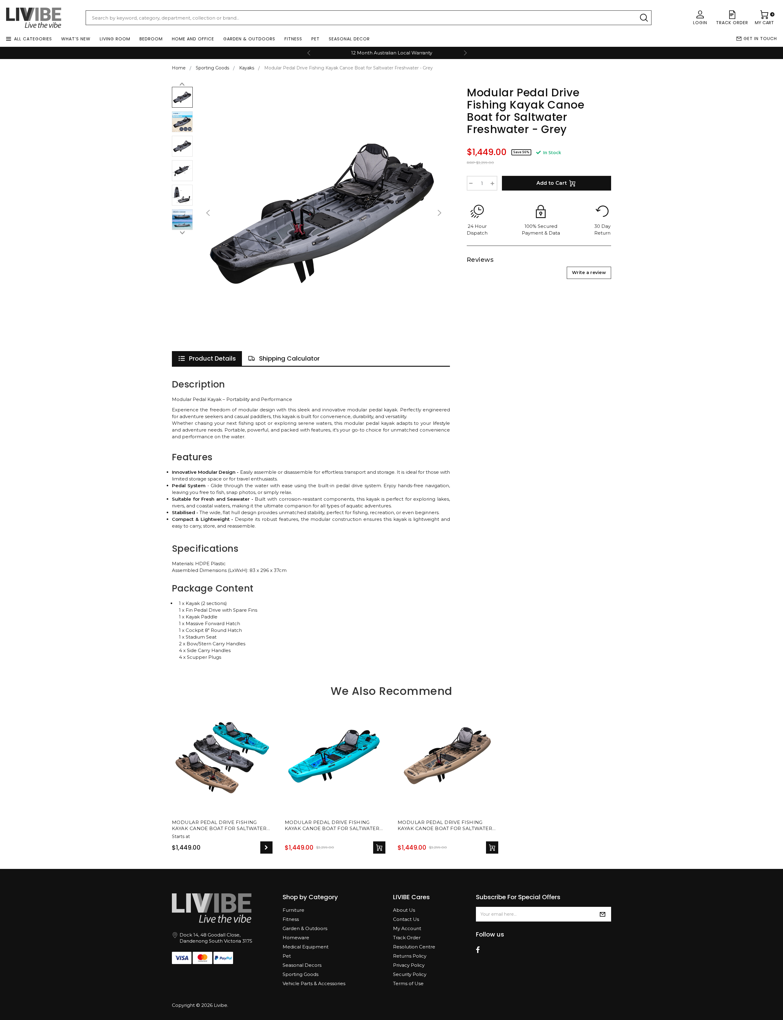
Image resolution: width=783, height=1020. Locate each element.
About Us (404, 910)
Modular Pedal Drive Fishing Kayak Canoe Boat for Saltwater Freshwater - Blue (332, 825)
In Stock (551, 152)
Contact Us (406, 919)
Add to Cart (551, 183)
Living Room (115, 39)
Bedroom (151, 39)
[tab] (207, 358)
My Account (407, 928)
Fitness (293, 39)
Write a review (589, 272)
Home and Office (193, 39)
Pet (315, 39)
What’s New (76, 39)
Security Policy (409, 974)
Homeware (296, 937)
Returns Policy (409, 956)
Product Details (212, 358)
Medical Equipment (305, 947)
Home (179, 68)
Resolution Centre (414, 947)
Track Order (407, 937)
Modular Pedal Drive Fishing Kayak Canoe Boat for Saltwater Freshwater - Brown (445, 825)
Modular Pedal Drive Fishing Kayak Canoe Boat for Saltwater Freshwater (219, 825)
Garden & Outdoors (249, 39)
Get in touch (760, 38)
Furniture (293, 910)
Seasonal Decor (349, 39)
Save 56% (521, 152)
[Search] (643, 17)
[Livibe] (33, 18)
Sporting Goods (300, 974)
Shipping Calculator (289, 358)
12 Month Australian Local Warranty (391, 53)
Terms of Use (408, 983)
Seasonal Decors (302, 965)
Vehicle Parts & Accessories (314, 983)
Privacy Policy (409, 965)
